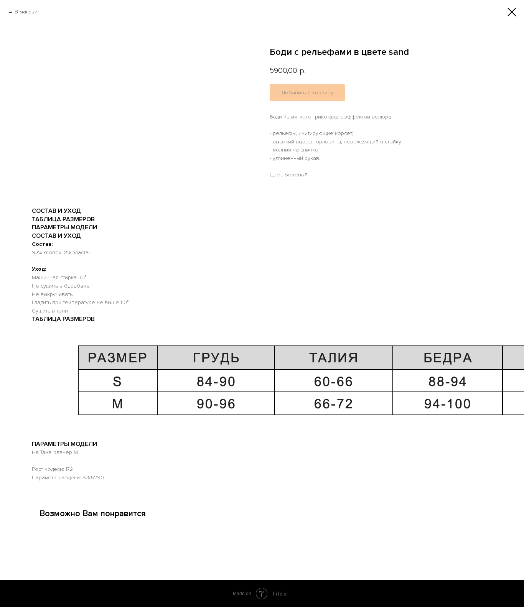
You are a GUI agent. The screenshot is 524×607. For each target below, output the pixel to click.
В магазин (28, 11)
